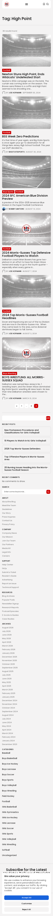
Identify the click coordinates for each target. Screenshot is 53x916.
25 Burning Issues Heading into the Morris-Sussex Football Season (26, 468)
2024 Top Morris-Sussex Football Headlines (25, 316)
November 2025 (9, 660)
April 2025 (6, 686)
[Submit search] (48, 492)
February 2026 (8, 649)
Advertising (7, 579)
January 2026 (8, 653)
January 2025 (8, 697)
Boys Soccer (8, 774)
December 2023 (9, 744)
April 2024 (6, 729)
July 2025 (6, 675)
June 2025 (7, 678)
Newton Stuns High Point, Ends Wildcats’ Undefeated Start (23, 75)
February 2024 (8, 737)
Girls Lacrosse (8, 823)
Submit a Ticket (9, 572)
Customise (26, 903)
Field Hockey (8, 796)
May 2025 (6, 682)
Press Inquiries (8, 516)
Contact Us (7, 520)
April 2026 (6, 642)
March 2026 (7, 645)
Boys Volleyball (9, 785)
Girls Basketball (9, 806)
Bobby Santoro (16, 209)
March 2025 (7, 689)
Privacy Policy (8, 524)
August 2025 (7, 671)
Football (6, 70)
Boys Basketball (9, 758)
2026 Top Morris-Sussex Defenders (22, 448)
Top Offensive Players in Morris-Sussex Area (24, 458)
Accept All (26, 897)
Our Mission (7, 537)
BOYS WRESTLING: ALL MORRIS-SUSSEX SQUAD (23, 378)
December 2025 (9, 656)
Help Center (7, 564)
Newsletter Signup (10, 603)
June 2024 (7, 722)
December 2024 (9, 700)
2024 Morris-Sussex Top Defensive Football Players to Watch (26, 254)
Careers (6, 556)
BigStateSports (17, 152)
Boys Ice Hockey (10, 763)
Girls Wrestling (9, 844)
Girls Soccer (8, 828)
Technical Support (10, 587)
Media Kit (6, 548)
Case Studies (8, 619)
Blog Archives (8, 596)
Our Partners (8, 544)
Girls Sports (7, 833)
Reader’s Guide (9, 576)
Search (48, 418)
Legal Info (6, 552)
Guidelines (7, 509)
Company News (9, 533)
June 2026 (7, 634)
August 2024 (8, 715)
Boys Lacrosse (9, 769)
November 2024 (9, 704)
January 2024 (8, 740)
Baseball (6, 753)
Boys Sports (8, 192)
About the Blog (9, 501)
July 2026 (6, 631)
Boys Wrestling (9, 373)
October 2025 (8, 664)
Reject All (26, 909)
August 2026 (7, 627)
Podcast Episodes (10, 611)
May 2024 (6, 726)
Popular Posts (8, 600)
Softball (6, 849)
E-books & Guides (10, 615)
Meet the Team (9, 505)
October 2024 (8, 707)
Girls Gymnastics (10, 812)
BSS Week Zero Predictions (20, 136)
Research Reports (10, 607)
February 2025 (8, 693)
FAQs (4, 568)
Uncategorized (9, 855)
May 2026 (6, 638)
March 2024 (7, 733)
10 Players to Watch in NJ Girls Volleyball (25, 440)
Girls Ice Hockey (10, 817)
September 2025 (10, 667)
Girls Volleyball (9, 839)
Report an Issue (9, 583)
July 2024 (6, 718)
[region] (26, 893)
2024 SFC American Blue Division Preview (25, 197)
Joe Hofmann (15, 93)
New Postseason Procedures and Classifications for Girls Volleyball (21, 431)
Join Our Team (9, 540)
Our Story (6, 513)
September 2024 (10, 711)
